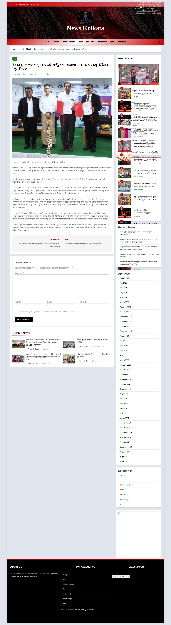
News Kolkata (85, 28)
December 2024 (126, 375)
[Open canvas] (11, 41)
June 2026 (124, 288)
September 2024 (126, 389)
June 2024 (124, 403)
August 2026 (124, 278)
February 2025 (125, 365)
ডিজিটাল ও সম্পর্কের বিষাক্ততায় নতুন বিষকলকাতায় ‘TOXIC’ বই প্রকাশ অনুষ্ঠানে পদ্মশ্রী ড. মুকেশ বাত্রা (148, 2)
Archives (115, 574)
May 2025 (123, 350)
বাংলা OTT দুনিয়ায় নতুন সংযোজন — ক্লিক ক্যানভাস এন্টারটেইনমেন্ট (148, 8)
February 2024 (125, 423)
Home (47, 42)
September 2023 (126, 447)
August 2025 (124, 336)
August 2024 (124, 394)
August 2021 (124, 461)
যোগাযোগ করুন (121, 42)
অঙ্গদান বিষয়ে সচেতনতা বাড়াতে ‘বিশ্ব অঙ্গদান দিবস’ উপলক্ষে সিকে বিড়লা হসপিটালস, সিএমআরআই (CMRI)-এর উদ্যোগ (43, 342)
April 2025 (123, 355)
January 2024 (125, 428)
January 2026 (125, 312)
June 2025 (124, 346)
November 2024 (126, 379)
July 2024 (123, 399)
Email (50, 302)
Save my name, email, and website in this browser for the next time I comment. (47, 312)
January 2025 (125, 370)
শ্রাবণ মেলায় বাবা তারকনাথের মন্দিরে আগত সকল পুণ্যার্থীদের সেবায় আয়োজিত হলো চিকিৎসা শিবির (146, 94)
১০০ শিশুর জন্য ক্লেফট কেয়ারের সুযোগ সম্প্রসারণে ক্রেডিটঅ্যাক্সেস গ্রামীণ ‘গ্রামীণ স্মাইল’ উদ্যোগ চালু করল (43, 357)
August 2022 (124, 457)
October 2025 (125, 326)
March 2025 (124, 360)
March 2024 (124, 418)
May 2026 (123, 293)
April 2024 (123, 413)
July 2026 (123, 283)
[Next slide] (160, 3)
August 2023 (124, 452)
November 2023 (126, 437)
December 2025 (126, 317)
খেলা (121, 480)
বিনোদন (81, 42)
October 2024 (125, 384)
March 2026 (124, 302)
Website (83, 302)
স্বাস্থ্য (112, 42)
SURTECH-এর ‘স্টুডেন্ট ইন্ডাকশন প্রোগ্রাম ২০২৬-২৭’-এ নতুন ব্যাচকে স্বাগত (145, 120)
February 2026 (125, 307)
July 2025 (123, 341)
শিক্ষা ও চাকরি (90, 42)
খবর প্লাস (56, 42)
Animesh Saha (20, 74)
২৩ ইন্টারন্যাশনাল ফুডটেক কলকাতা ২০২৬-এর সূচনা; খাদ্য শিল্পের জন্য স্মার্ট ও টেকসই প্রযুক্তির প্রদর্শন (148, 4)
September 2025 (126, 331)
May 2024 (123, 408)
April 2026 (123, 297)
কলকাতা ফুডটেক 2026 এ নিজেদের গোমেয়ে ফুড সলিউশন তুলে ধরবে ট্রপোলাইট (148, 6)
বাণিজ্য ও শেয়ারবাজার (69, 42)
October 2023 (125, 442)
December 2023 (126, 432)
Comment (19, 273)
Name (18, 302)
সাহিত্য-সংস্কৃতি (102, 42)
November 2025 (126, 321)
